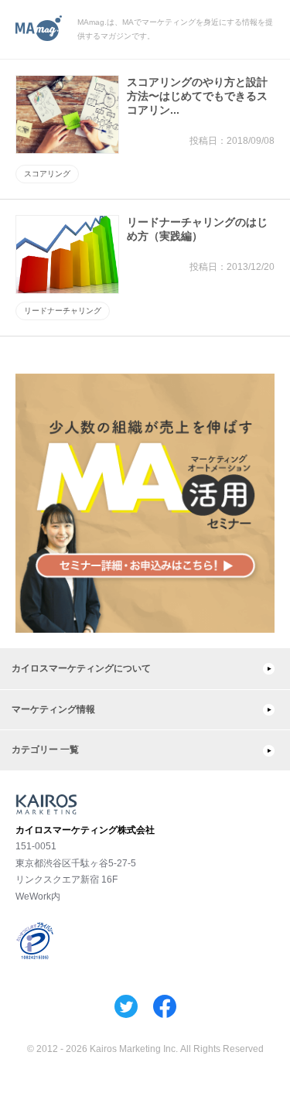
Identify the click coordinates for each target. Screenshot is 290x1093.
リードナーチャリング (62, 310)
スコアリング (47, 173)
